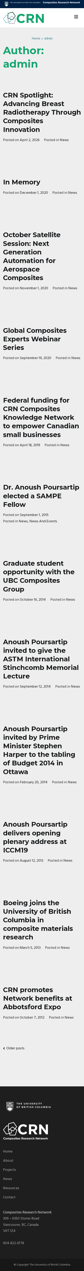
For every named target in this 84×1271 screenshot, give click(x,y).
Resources (11, 1188)
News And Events (43, 521)
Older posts (15, 1048)
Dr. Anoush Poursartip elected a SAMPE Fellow (41, 495)
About (8, 1161)
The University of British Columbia (50, 1264)
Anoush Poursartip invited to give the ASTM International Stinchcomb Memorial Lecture (41, 659)
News (64, 140)
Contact (9, 1197)
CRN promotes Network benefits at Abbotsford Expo (37, 998)
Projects (9, 1170)
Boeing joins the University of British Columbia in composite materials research (38, 920)
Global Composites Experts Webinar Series (35, 339)
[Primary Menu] (76, 17)
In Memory (21, 182)
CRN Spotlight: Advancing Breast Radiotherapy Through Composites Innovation (42, 112)
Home (7, 1152)
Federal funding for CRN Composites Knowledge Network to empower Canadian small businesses (41, 417)
